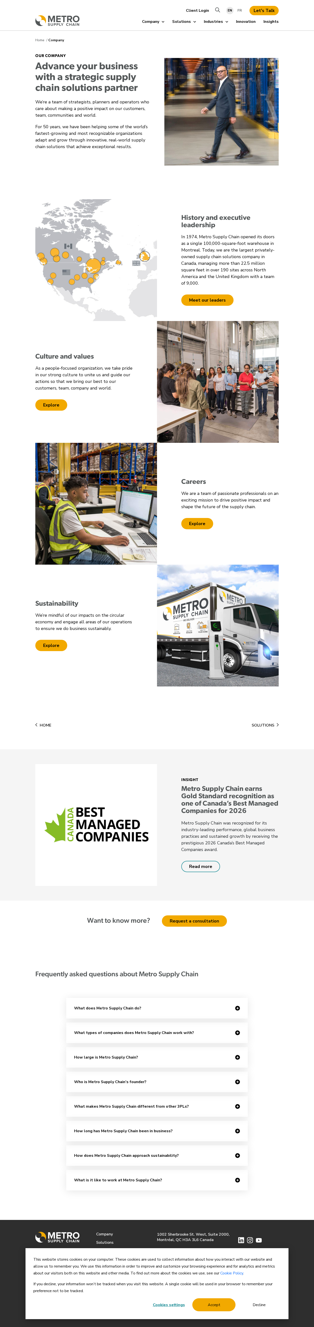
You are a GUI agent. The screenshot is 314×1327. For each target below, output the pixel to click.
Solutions (181, 21)
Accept (214, 1305)
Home (40, 40)
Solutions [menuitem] (105, 1242)
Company (150, 21)
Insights (271, 21)
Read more (200, 866)
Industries (213, 21)
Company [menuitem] (104, 1234)
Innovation (246, 21)
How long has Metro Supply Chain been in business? (123, 1131)
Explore (51, 405)
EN (230, 10)
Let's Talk (264, 11)
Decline (259, 1305)
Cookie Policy (231, 1273)
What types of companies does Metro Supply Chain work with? (134, 1032)
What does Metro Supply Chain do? (107, 1008)
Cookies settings (169, 1305)
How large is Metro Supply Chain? (106, 1057)
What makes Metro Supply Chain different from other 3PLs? (131, 1106)
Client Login (197, 10)
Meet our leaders (207, 300)
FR (239, 10)
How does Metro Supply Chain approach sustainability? (126, 1155)
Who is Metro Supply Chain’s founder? (110, 1082)
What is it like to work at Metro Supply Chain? (118, 1180)
